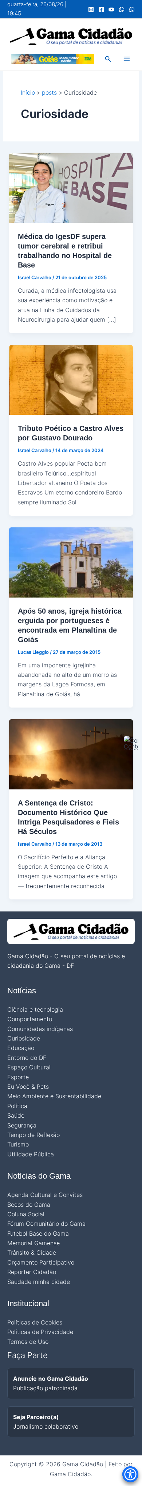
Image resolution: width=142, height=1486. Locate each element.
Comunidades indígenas (40, 1028)
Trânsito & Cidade (31, 1252)
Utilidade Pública (30, 1154)
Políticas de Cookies (34, 1322)
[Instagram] (91, 9)
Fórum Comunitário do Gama (46, 1223)
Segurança (21, 1125)
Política (17, 1106)
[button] (108, 59)
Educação (20, 1047)
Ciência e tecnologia (35, 1009)
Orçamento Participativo (40, 1262)
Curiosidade (23, 1038)
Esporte (18, 1077)
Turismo (18, 1144)
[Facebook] (101, 9)
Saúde (15, 1115)
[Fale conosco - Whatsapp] (132, 9)
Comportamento (29, 1019)
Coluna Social (25, 1214)
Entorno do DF (26, 1057)
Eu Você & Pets (28, 1086)
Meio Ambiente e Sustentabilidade (54, 1096)
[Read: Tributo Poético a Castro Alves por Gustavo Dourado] (71, 379)
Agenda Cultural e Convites (45, 1194)
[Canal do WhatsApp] (122, 9)
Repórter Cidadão (31, 1271)
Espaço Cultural (29, 1067)
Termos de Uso (27, 1341)
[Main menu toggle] (127, 59)
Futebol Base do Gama (38, 1233)
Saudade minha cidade (38, 1281)
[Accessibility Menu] (130, 1474)
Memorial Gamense (33, 1243)
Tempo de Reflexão (33, 1134)
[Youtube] (111, 9)
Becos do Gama (28, 1204)
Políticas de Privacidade (40, 1331)
